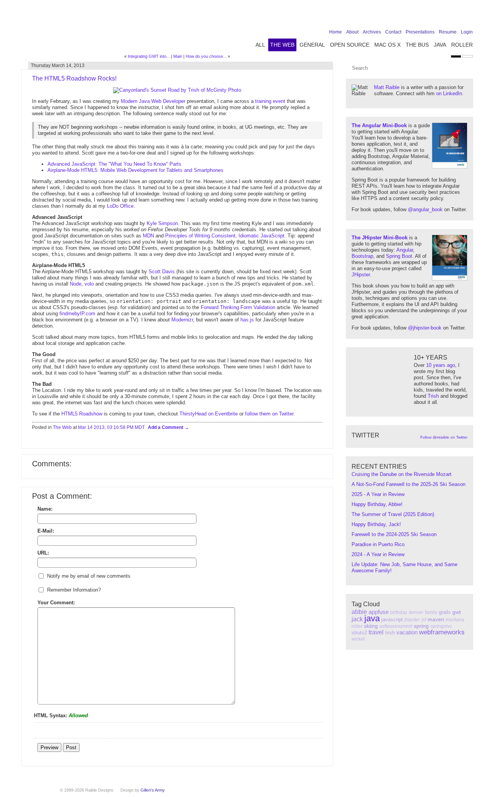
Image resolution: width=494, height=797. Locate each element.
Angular (404, 250)
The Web (282, 45)
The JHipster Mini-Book (380, 237)
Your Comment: (56, 602)
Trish (433, 396)
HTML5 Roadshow (81, 414)
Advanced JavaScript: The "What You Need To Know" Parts (114, 164)
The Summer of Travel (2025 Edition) (393, 514)
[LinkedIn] (444, 16)
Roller (462, 45)
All (260, 45)
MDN (148, 236)
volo (89, 284)
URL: (43, 553)
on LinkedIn (449, 93)
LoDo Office (120, 206)
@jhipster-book (425, 328)
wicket (358, 639)
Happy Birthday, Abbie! (377, 504)
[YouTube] (456, 16)
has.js (247, 320)
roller (357, 626)
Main (177, 56)
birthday (398, 612)
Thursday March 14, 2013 (58, 65)
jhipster (412, 619)
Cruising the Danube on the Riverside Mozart (402, 474)
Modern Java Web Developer (153, 101)
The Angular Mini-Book (379, 125)
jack (357, 619)
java (372, 618)
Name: (44, 509)
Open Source (349, 45)
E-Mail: (45, 531)
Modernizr (182, 320)
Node (75, 284)
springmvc (441, 626)
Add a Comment (166, 427)
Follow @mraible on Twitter (443, 437)
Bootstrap (362, 256)
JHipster (361, 274)
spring (421, 626)
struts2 (359, 633)
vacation (407, 632)
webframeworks (442, 632)
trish (390, 633)
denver (416, 612)
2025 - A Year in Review (378, 494)
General (312, 45)
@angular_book (425, 209)
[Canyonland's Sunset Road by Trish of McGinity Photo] (177, 90)
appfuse (379, 612)
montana (455, 619)
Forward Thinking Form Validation (238, 307)
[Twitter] (432, 16)
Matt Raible (386, 87)
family (431, 612)
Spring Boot (399, 256)
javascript (392, 619)
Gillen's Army (152, 790)
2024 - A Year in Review (378, 554)
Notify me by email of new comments (88, 576)
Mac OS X (387, 45)
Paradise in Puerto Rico (378, 544)
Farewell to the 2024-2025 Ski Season (394, 534)
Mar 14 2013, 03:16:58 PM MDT (111, 427)
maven (436, 619)
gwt (456, 612)
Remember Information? (74, 590)
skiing (371, 626)
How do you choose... (206, 56)
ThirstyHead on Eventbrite (208, 414)
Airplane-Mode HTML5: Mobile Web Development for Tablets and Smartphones (135, 170)
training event (270, 101)
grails (445, 612)
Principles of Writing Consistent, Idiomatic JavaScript (224, 236)
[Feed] (468, 16)
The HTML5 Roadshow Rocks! (74, 78)
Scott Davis (162, 271)
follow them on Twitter (269, 414)
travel (376, 632)
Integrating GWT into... (149, 56)
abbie (359, 612)
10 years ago (440, 365)
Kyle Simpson (162, 223)
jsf (423, 619)
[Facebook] (420, 16)
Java (440, 45)
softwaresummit (395, 626)
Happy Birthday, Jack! (376, 524)
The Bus (417, 45)
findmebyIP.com (77, 313)
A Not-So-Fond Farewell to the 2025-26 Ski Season (408, 484)
